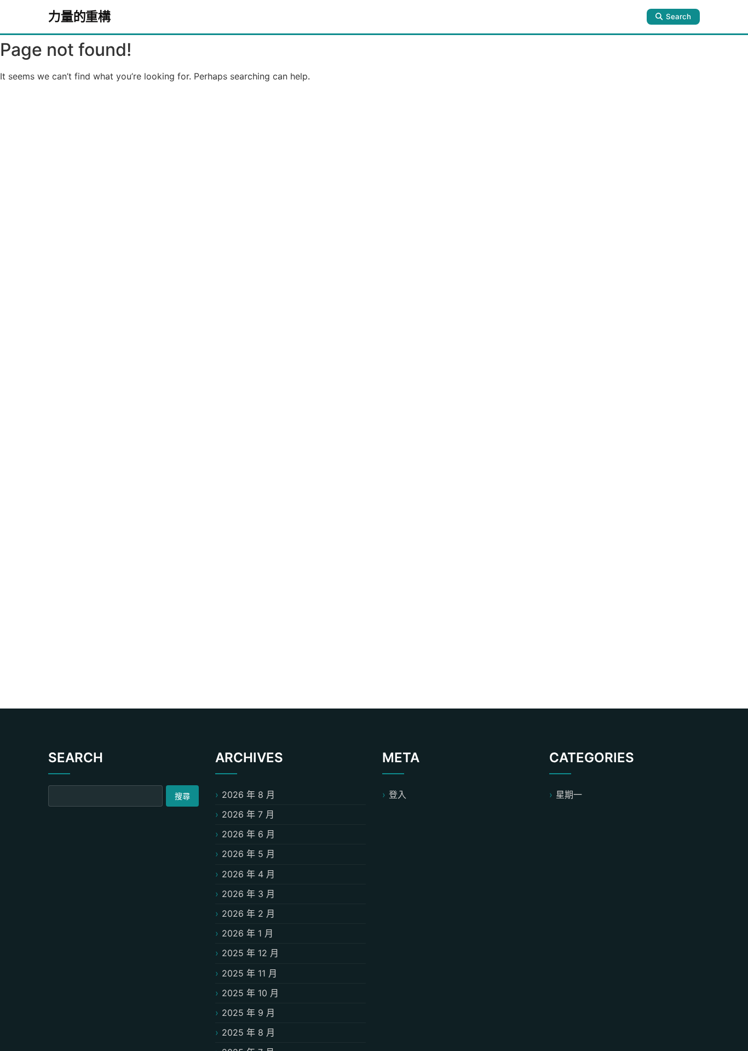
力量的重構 (79, 16)
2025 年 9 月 (248, 1012)
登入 (397, 794)
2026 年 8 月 (248, 794)
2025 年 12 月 (250, 952)
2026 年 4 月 (248, 874)
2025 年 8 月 (248, 1032)
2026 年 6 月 (248, 834)
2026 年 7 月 (248, 814)
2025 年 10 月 (250, 992)
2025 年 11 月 (249, 973)
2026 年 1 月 (247, 933)
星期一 (569, 794)
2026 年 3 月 (248, 893)
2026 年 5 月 (248, 853)
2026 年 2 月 (248, 913)
